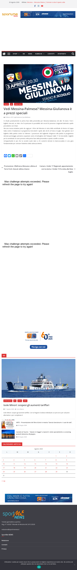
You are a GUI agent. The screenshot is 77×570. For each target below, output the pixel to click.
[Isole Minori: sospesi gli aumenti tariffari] (38, 378)
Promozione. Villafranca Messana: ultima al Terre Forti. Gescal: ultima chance (20, 167)
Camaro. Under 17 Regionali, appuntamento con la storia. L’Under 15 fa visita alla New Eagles (56, 169)
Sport (15, 54)
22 (56, 468)
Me (24, 54)
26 (25, 472)
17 (4, 468)
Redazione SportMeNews (23, 117)
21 (46, 468)
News (30, 54)
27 (35, 472)
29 (56, 472)
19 (25, 468)
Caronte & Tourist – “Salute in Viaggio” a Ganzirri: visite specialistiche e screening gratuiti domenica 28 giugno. (43, 433)
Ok (39, 567)
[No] (74, 565)
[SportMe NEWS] (4, 53)
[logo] (14, 510)
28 (46, 472)
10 (4, 464)
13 (35, 464)
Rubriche (38, 54)
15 (56, 464)
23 (67, 468)
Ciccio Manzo (20, 409)
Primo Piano (18, 104)
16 (67, 464)
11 (14, 464)
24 (4, 472)
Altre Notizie (8, 401)
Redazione (5, 540)
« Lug (3, 481)
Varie (25, 401)
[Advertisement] (38, 36)
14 (46, 464)
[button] (18, 53)
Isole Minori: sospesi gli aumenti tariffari (26, 405)
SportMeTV (62, 54)
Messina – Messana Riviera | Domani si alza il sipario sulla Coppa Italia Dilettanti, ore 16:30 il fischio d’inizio (46, 3)
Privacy (4, 549)
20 (35, 468)
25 (14, 472)
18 (14, 468)
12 (25, 464)
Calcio (6, 104)
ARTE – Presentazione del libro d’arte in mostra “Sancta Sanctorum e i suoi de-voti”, (44, 422)
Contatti (51, 54)
